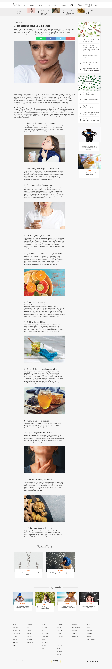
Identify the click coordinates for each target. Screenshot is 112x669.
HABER (44, 645)
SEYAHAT (44, 627)
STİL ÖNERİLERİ (16, 630)
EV (43, 630)
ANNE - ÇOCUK (46, 636)
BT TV (88, 624)
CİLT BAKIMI (30, 636)
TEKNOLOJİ (45, 642)
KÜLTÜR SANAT (76, 627)
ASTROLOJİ (60, 636)
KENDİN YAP (16, 642)
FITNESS (59, 633)
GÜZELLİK (32, 5)
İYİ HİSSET (48, 5)
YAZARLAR (64, 5)
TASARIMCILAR (16, 633)
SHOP (58, 648)
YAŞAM (40, 5)
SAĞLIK (20, 22)
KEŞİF (43, 648)
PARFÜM (29, 639)
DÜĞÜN (14, 645)
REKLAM (59, 654)
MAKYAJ (29, 633)
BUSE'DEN (60, 645)
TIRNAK (29, 630)
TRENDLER (15, 636)
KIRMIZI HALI (75, 636)
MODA (24, 5)
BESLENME (60, 630)
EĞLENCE (56, 5)
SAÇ (28, 627)
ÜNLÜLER (15, 639)
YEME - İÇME (45, 633)
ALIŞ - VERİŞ (16, 627)
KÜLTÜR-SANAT (91, 639)
